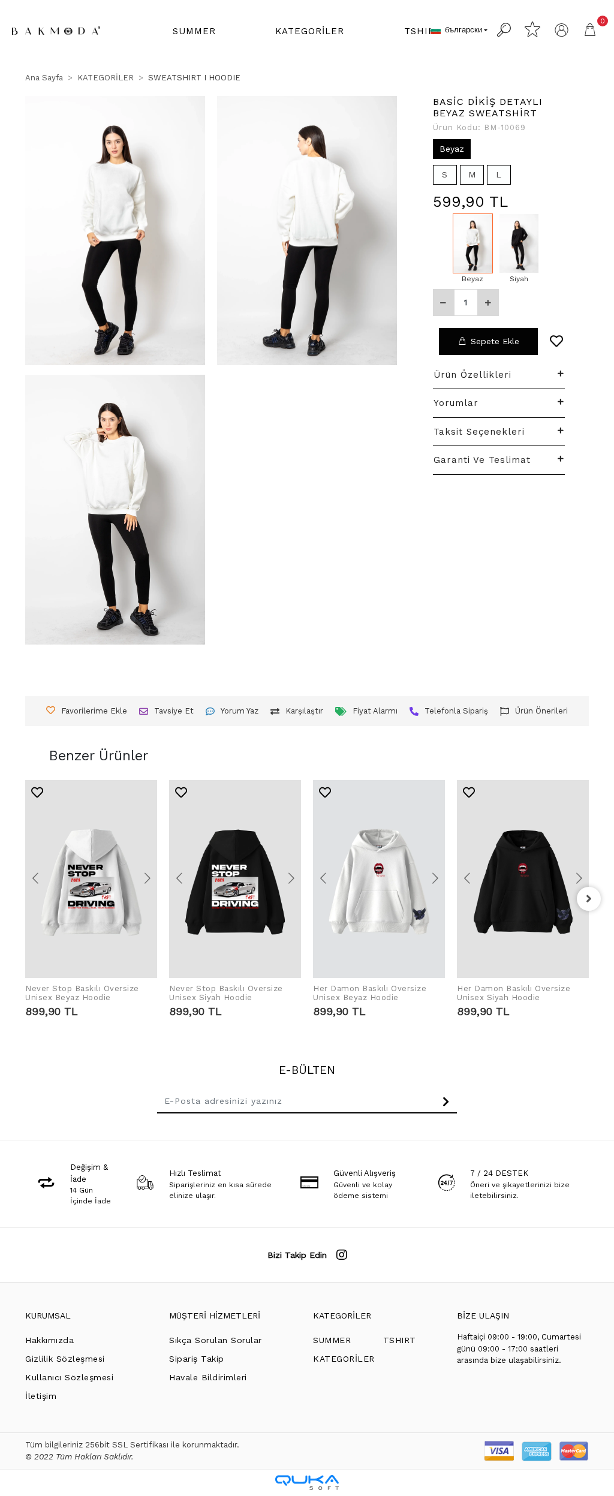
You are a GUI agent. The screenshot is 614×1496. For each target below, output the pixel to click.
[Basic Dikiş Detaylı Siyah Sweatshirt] (519, 243)
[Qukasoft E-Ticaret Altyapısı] (307, 1482)
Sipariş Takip (196, 1358)
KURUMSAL (48, 1315)
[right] (589, 899)
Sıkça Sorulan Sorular (215, 1340)
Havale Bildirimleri (208, 1377)
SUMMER (332, 1340)
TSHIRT (399, 1340)
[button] (194, 31)
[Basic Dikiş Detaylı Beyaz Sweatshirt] (473, 243)
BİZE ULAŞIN (483, 1315)
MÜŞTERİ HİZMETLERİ (214, 1315)
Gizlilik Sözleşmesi (65, 1358)
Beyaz (452, 148)
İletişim (40, 1396)
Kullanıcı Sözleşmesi (69, 1377)
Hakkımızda (49, 1340)
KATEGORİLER (342, 1315)
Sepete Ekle (495, 341)
